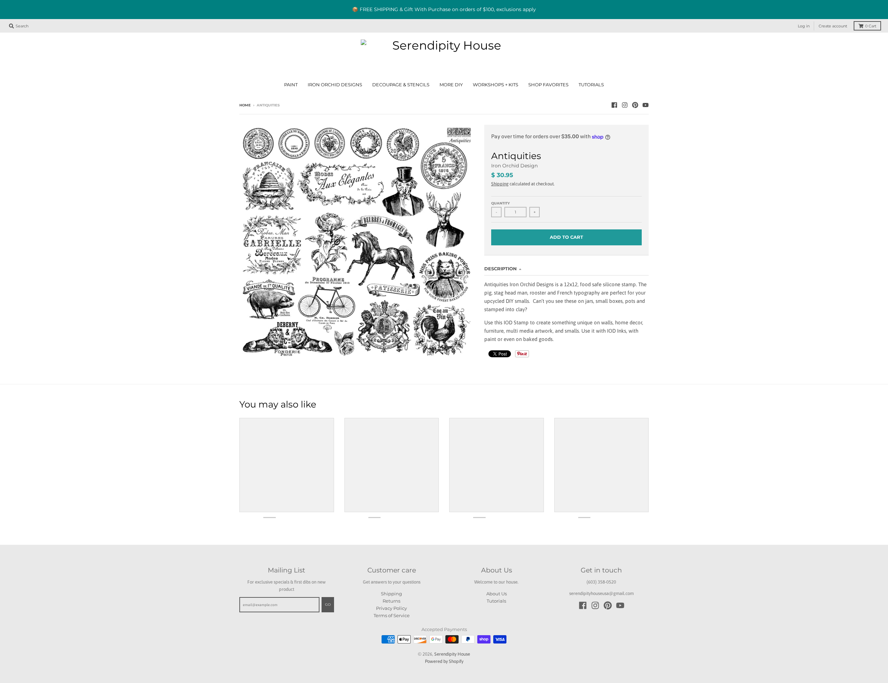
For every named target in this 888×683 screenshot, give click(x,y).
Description (500, 268)
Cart (870, 26)
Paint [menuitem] (291, 84)
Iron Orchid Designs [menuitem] (335, 84)
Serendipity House (452, 654)
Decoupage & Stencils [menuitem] (400, 84)
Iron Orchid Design (514, 166)
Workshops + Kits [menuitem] (495, 84)
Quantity (500, 203)
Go (328, 604)
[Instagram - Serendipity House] (625, 105)
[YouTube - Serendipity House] (645, 105)
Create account (833, 26)
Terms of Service (392, 615)
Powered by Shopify (444, 661)
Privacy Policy (391, 608)
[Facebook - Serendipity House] (614, 105)
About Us (496, 593)
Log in (804, 26)
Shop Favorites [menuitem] (548, 84)
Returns (391, 601)
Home (245, 105)
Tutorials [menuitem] (591, 84)
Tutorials (496, 601)
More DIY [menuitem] (451, 84)
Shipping (500, 183)
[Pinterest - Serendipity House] (635, 105)
